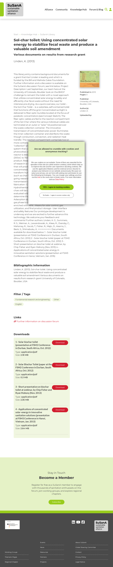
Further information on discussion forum (37, 321)
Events (42, 542)
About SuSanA (80, 542)
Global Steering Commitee (85, 547)
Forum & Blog (96, 9)
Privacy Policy (80, 557)
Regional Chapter (11, 562)
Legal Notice (80, 562)
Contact (78, 552)
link (39, 177)
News (42, 547)
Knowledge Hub (78, 9)
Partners (43, 557)
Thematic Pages (11, 557)
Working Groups (11, 552)
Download (60, 343)
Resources (44, 552)
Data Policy (59, 179)
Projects (43, 562)
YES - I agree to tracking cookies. (56, 187)
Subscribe (56, 502)
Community (62, 9)
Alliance (49, 9)
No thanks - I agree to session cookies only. (56, 195)
